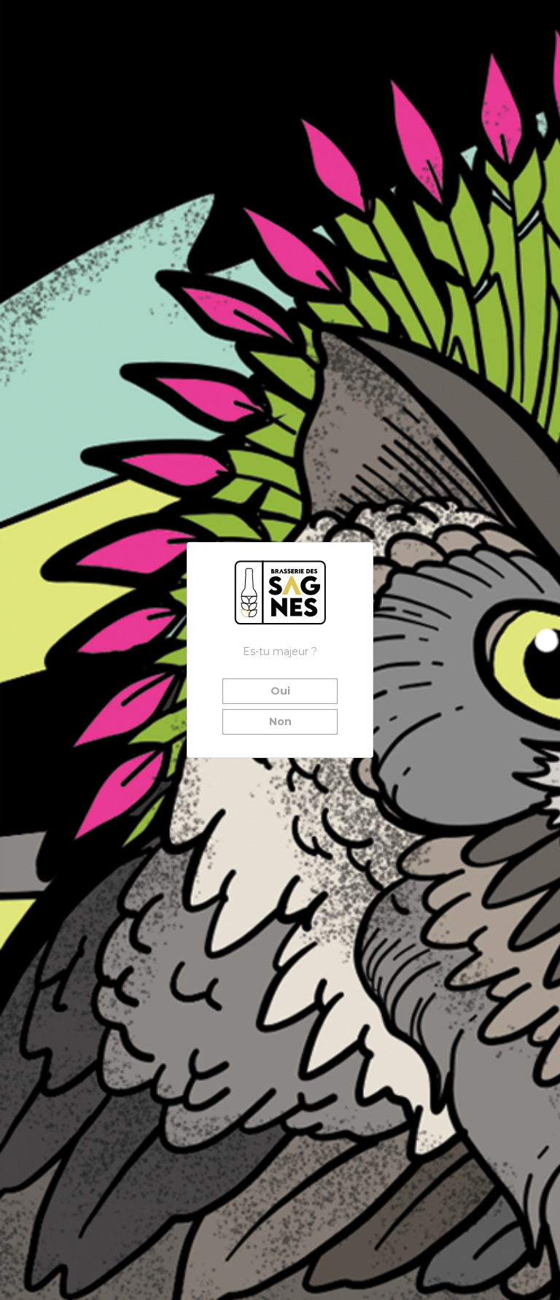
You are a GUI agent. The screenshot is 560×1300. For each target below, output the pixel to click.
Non (280, 721)
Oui (280, 690)
